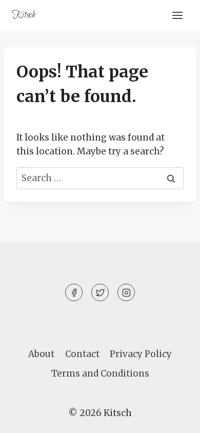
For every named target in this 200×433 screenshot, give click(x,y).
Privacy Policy (141, 354)
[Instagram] (126, 292)
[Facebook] (74, 292)
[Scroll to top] (174, 417)
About (41, 354)
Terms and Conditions (100, 373)
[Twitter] (100, 292)
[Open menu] (177, 15)
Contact (82, 354)
